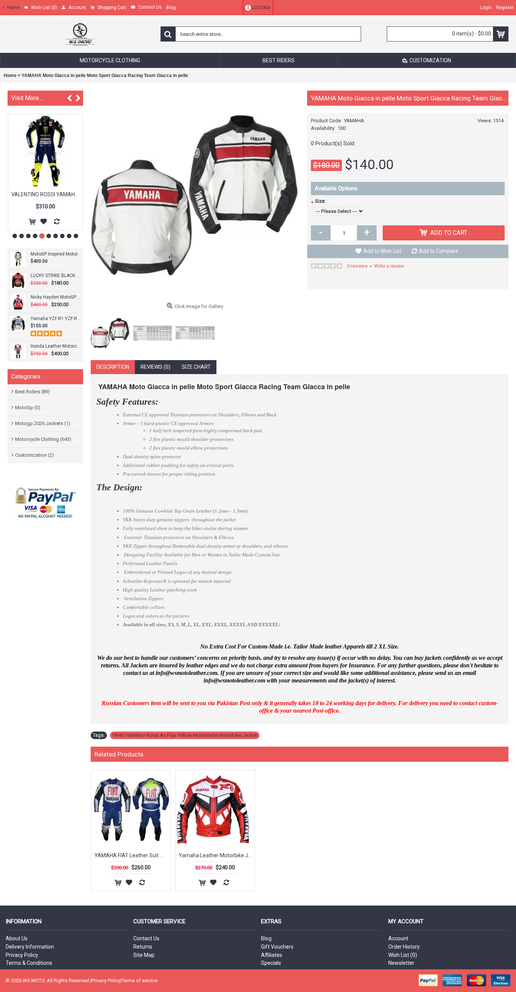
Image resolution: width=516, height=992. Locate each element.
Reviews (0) (155, 367)
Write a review (389, 266)
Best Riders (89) (32, 391)
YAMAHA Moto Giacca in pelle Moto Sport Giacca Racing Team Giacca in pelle (105, 75)
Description (112, 367)
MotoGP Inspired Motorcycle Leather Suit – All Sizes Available (56, 254)
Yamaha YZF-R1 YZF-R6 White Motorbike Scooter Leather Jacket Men (56, 318)
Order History (404, 947)
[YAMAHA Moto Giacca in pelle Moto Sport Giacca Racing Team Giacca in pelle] (195, 195)
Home (10, 75)
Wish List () (402, 955)
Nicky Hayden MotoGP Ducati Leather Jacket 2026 (56, 297)
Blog (266, 938)
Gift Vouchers (277, 947)
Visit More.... (27, 98)
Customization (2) (34, 455)
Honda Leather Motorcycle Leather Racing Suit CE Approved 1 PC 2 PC (56, 346)
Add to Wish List (382, 251)
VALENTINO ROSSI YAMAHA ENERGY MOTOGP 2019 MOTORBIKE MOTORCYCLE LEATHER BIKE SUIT (46, 194)
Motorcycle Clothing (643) (43, 439)
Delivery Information (30, 947)
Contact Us (146, 938)
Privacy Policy (22, 955)
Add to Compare (438, 251)
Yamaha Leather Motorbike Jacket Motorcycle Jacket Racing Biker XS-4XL (216, 855)
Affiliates (271, 955)
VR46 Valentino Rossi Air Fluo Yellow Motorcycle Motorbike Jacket (184, 735)
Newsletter (401, 963)
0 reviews (357, 266)
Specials (271, 963)
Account (398, 938)
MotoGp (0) (27, 407)
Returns (142, 947)
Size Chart (196, 367)
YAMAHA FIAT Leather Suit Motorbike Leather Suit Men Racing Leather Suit (132, 855)
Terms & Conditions (29, 963)
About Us (17, 938)
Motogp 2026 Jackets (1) (42, 423)
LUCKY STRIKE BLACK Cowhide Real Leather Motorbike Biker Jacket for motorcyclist (56, 275)
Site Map (143, 955)
